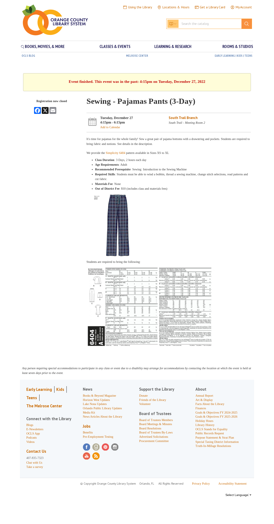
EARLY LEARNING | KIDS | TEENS (233, 56)
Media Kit (89, 412)
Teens (31, 397)
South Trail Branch (183, 117)
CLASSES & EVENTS (115, 46)
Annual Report (204, 395)
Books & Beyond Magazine (99, 395)
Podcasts (31, 437)
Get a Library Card (212, 7)
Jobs (87, 426)
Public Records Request (209, 433)
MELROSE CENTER (137, 56)
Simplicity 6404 (115, 153)
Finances (200, 408)
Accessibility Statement (232, 483)
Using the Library (140, 7)
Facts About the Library (209, 404)
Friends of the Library (152, 400)
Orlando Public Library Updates (102, 408)
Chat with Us (34, 462)
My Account (243, 7)
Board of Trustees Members (156, 420)
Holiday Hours (204, 421)
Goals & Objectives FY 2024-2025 (216, 412)
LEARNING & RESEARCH (172, 46)
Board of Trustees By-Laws (156, 432)
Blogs (29, 425)
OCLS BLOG (28, 56)
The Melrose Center (44, 405)
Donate (143, 395)
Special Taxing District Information (217, 442)
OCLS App (33, 433)
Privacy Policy (201, 483)
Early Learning (39, 389)
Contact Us (36, 451)
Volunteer (145, 404)
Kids (60, 389)
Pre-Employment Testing (98, 436)
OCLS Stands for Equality (211, 429)
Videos (30, 442)
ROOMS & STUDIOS (237, 46)
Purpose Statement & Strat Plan (214, 437)
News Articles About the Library (102, 416)
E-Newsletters (34, 429)
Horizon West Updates (96, 400)
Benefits (88, 432)
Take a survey (34, 467)
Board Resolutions (150, 428)
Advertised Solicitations (153, 436)
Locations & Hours (175, 7)
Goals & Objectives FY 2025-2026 (216, 416)
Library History (204, 425)
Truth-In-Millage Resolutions (213, 446)
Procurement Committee (154, 441)
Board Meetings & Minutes (155, 424)
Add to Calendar (110, 127)
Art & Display (204, 400)
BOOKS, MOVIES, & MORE (44, 46)
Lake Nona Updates (95, 404)
